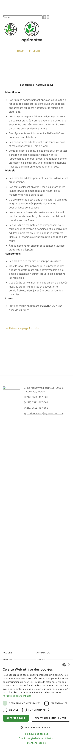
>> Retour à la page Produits (22, 328)
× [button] (69, 664)
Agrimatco (43, 652)
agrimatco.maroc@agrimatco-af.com (43, 413)
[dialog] (36, 705)
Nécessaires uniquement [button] (50, 718)
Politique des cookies (36, 733)
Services (41, 659)
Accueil (7, 652)
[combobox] (64, 665)
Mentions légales (36, 742)
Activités (8, 659)
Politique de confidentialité (17, 695)
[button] (36, 727)
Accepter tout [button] (16, 718)
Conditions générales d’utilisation (36, 738)
